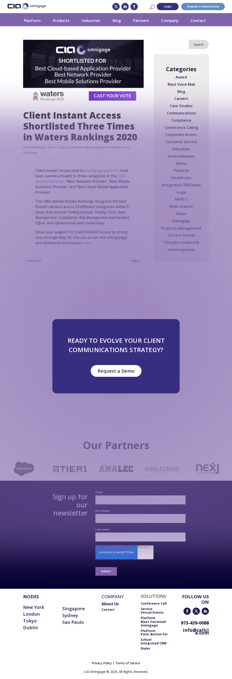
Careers (181, 98)
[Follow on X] (116, 6)
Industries (91, 20)
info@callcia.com (196, 631)
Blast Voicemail (153, 622)
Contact (198, 20)
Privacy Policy (102, 663)
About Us (110, 603)
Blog (116, 20)
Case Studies (181, 105)
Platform (32, 20)
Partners (141, 20)
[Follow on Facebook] (134, 6)
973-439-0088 (195, 623)
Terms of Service (127, 663)
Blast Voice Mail (181, 84)
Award (181, 77)
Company (170, 20)
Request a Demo (116, 371)
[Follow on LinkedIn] (125, 6)
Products (61, 20)
